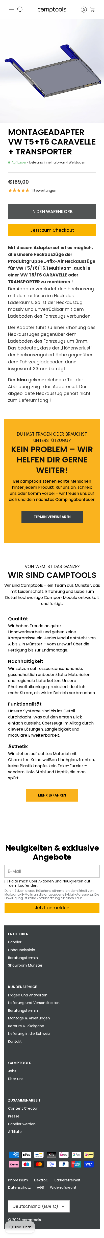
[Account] (81, 9)
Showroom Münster (25, 965)
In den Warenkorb (52, 211)
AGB (40, 1187)
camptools (31, 1219)
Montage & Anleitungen (29, 1018)
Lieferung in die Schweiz (29, 1033)
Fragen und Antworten (27, 995)
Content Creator (23, 1108)
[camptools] (52, 10)
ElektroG (41, 1180)
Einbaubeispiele (21, 949)
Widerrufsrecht (63, 1187)
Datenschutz (19, 1187)
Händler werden (22, 1124)
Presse (13, 1116)
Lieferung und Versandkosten (34, 1002)
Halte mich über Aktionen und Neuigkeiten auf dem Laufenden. (49, 883)
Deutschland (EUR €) (35, 1206)
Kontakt (15, 1041)
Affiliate (15, 1131)
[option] (52, 71)
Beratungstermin (23, 957)
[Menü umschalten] (11, 9)
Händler (14, 942)
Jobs (12, 1070)
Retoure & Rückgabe (26, 1026)
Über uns (15, 1078)
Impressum (18, 1180)
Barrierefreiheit (68, 1180)
